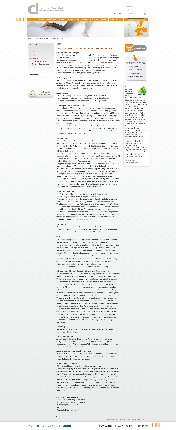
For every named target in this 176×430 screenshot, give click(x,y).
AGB (33, 68)
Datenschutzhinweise (39, 62)
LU (128, 31)
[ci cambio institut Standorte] (140, 29)
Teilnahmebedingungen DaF (40, 65)
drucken (61, 417)
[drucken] (56, 417)
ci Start (30, 38)
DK (129, 34)
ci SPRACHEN (45, 20)
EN (120, 13)
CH (129, 24)
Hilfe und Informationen (42, 38)
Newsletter (33, 74)
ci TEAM (113, 20)
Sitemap (32, 48)
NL (128, 29)
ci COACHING (59, 20)
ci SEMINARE (73, 20)
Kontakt (32, 55)
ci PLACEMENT (100, 20)
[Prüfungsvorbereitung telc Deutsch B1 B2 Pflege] (136, 68)
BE (128, 28)
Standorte (33, 44)
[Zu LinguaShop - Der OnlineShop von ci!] (136, 48)
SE (128, 33)
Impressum (34, 59)
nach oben (74, 417)
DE (115, 13)
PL (128, 36)
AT (128, 25)
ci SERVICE (86, 20)
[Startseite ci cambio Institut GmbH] (46, 14)
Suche (32, 51)
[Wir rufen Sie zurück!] (41, 99)
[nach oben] (68, 417)
